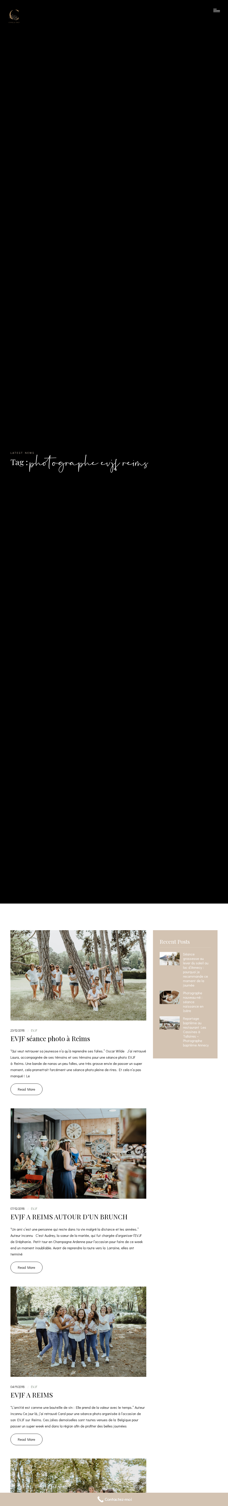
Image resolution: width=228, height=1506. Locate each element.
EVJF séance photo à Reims (50, 1038)
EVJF (34, 1030)
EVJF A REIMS (31, 1394)
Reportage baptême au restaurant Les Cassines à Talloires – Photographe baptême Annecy (196, 1031)
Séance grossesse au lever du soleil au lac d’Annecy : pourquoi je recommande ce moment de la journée (195, 969)
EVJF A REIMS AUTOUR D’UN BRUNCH (69, 1216)
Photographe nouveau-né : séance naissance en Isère (193, 1002)
